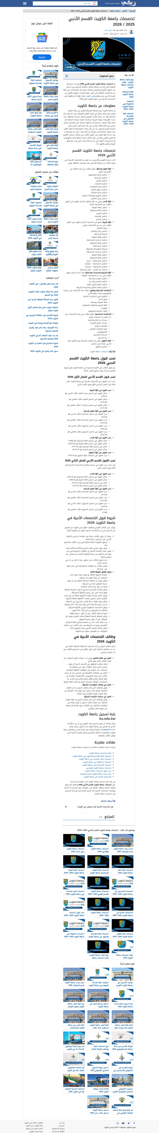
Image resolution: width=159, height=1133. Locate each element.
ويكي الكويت (91, 96)
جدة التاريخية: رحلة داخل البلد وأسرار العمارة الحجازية (43, 329)
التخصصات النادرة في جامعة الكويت (97, 776)
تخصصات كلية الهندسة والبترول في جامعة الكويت (92, 756)
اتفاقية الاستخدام (58, 1131)
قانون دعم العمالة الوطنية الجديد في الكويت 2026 (43, 301)
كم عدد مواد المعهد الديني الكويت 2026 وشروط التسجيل (43, 337)
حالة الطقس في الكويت (34, 1125)
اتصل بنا (61, 1125)
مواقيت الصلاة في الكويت (33, 1122)
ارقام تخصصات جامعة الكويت (100, 753)
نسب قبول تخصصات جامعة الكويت (98, 770)
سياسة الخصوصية (58, 1128)
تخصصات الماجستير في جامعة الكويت (96, 765)
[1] (97, 144)
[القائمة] (25, 3)
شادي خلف (108, 30)
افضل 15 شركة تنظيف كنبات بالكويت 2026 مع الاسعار (43, 293)
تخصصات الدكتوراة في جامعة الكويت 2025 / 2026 (128, 105)
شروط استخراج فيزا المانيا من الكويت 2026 (43, 345)
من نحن (61, 1122)
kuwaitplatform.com (107, 729)
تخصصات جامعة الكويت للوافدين (98, 768)
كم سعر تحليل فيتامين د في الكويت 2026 (43, 285)
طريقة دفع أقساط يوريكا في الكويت (43, 323)
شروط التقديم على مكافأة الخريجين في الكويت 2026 (42, 317)
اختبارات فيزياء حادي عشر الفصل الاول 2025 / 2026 (43, 309)
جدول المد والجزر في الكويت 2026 (44, 351)
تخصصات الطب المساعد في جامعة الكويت (95, 759)
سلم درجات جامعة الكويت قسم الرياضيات (95, 774)
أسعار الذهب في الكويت (34, 1128)
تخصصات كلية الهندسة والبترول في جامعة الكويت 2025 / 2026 (128, 119)
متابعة (42, 57)
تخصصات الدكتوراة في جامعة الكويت (97, 762)
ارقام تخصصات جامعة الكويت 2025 (128, 94)
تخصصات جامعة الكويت (99, 351)
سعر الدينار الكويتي (36, 1131)
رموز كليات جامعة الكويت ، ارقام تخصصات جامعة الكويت (127, 83)
